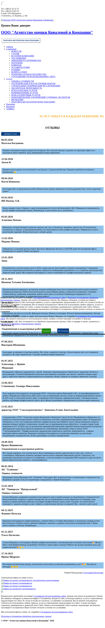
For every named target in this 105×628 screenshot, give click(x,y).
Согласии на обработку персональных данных (20, 324)
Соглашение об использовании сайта (49, 298)
